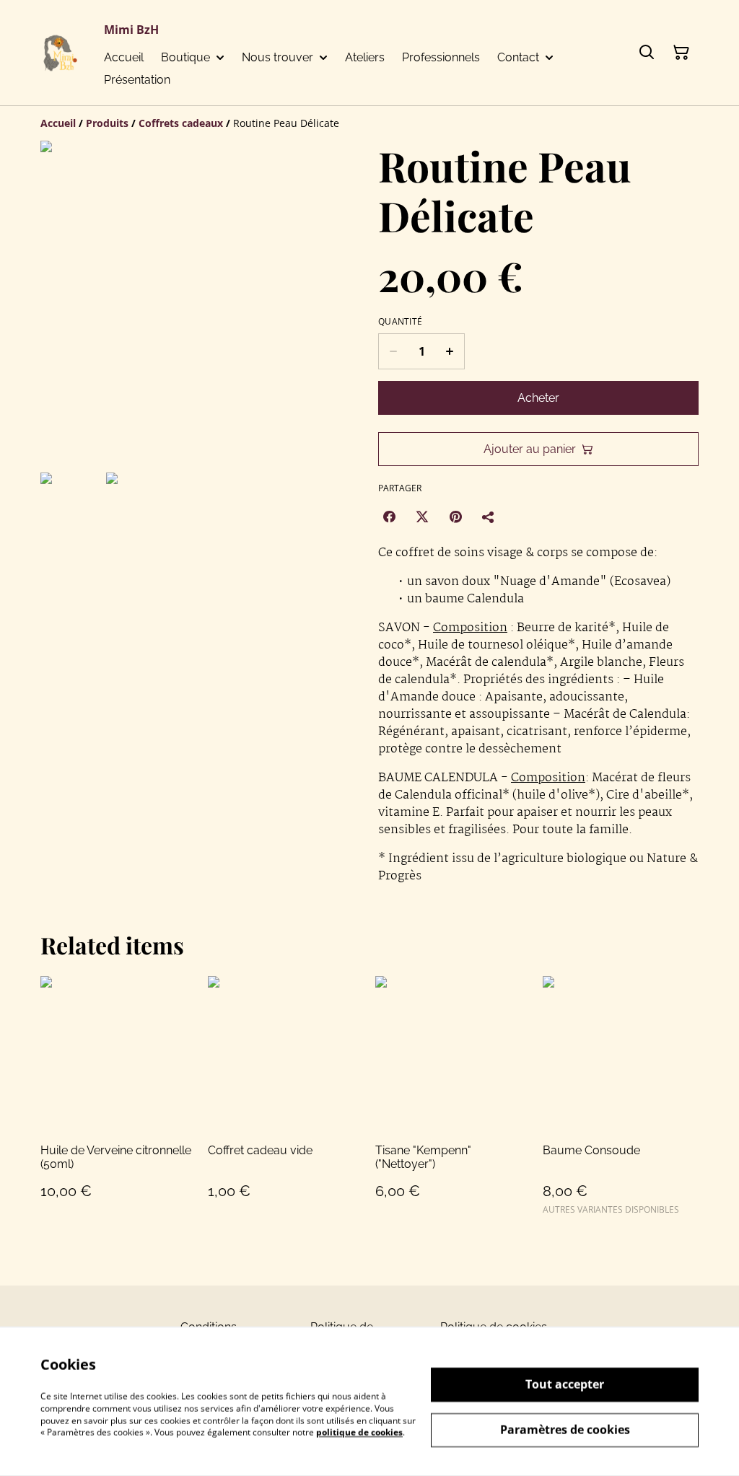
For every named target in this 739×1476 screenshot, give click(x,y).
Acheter (538, 398)
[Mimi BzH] (60, 52)
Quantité (400, 322)
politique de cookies (359, 1432)
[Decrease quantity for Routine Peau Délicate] (393, 351)
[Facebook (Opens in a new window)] (389, 516)
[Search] (646, 53)
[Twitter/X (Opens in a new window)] (422, 516)
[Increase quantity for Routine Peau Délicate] (450, 351)
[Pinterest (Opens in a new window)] (455, 516)
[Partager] (488, 516)
